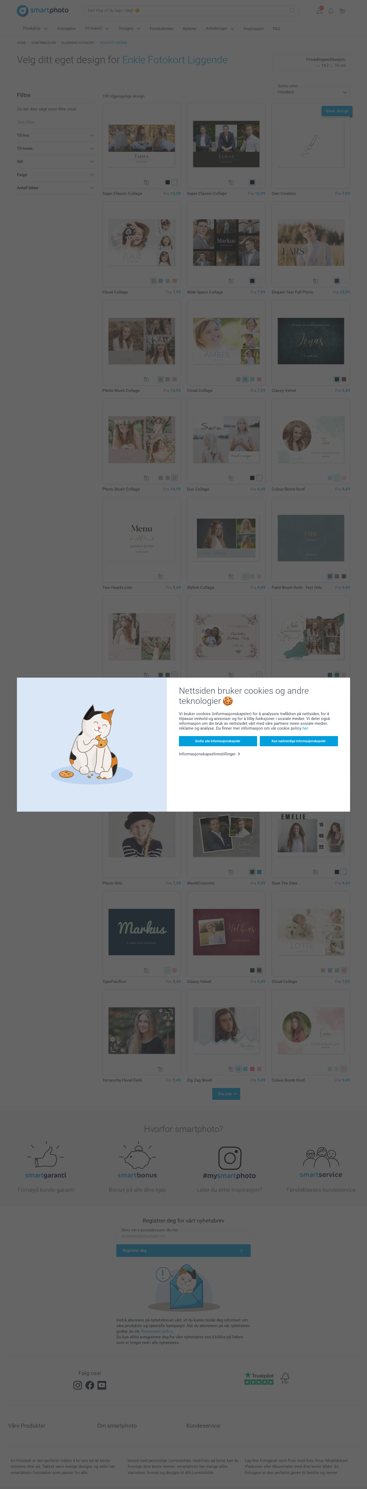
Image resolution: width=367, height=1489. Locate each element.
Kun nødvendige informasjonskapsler (299, 741)
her (305, 728)
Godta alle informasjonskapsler (217, 741)
